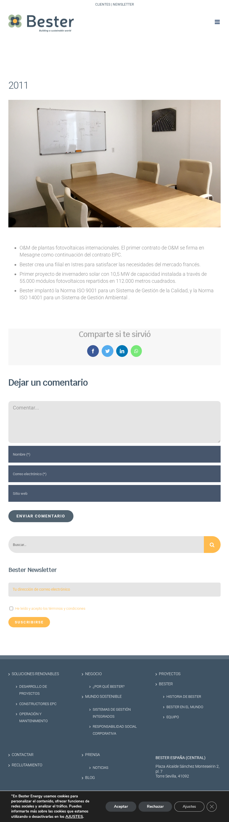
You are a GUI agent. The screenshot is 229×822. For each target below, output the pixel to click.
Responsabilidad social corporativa (115, 730)
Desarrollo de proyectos (33, 690)
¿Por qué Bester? (109, 686)
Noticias (100, 768)
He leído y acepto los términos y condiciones (50, 608)
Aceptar (121, 806)
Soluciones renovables (35, 674)
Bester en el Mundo (184, 707)
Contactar (23, 754)
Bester (166, 684)
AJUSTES (74, 816)
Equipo (172, 717)
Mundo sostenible (103, 696)
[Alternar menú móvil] (218, 22)
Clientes (102, 4)
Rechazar (155, 806)
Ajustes (189, 806)
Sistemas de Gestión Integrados (112, 713)
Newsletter (123, 4)
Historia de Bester (183, 696)
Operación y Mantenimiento (33, 717)
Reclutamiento (27, 765)
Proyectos (169, 674)
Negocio (93, 674)
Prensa (92, 754)
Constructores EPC (37, 704)
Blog (90, 777)
